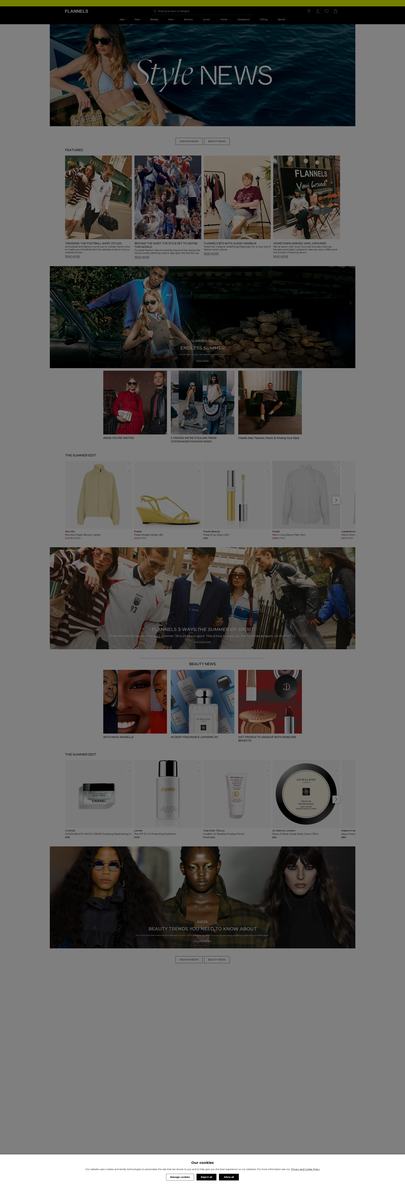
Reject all (206, 1177)
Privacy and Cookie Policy (305, 1169)
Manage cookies (180, 1177)
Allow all (229, 1177)
